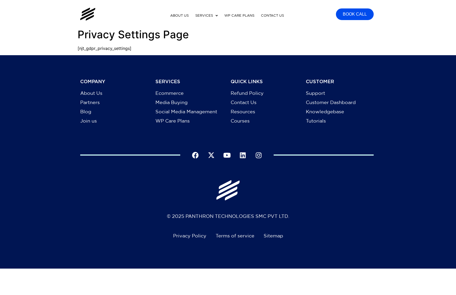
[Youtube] (227, 155)
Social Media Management (186, 111)
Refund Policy (247, 93)
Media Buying (171, 102)
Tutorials (316, 120)
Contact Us (243, 102)
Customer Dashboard (331, 102)
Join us (88, 120)
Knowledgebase (325, 111)
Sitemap (273, 235)
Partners (90, 102)
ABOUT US (179, 15)
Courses (240, 120)
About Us (91, 93)
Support (315, 93)
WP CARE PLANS (239, 15)
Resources (243, 111)
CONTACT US (272, 15)
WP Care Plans (172, 120)
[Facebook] (195, 155)
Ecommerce (169, 93)
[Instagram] (258, 155)
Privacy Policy (189, 235)
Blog (85, 111)
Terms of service (235, 235)
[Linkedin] (242, 155)
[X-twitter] (211, 155)
